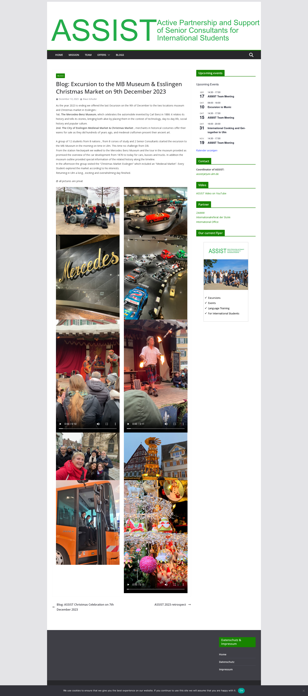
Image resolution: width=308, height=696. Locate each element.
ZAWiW (200, 212)
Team (88, 55)
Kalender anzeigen (206, 150)
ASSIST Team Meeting (221, 96)
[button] (108, 54)
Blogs (120, 55)
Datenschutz (226, 662)
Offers (101, 55)
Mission (74, 55)
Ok (241, 690)
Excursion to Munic (219, 107)
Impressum (226, 669)
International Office (207, 222)
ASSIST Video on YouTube (211, 193)
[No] (303, 690)
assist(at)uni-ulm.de (207, 174)
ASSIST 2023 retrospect (171, 605)
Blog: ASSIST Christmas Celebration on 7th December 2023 (85, 607)
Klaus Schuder (90, 99)
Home (59, 55)
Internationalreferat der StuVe (213, 217)
